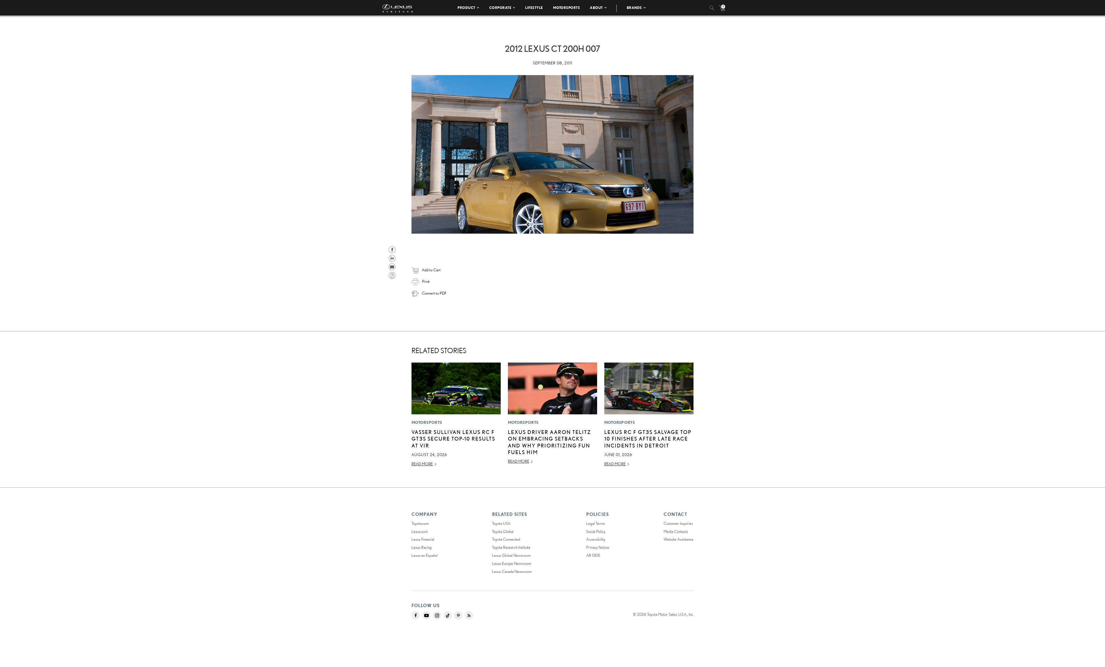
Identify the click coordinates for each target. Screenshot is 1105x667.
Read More (422, 464)
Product (466, 7)
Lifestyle (534, 7)
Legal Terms (595, 523)
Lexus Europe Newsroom (511, 563)
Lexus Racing (421, 547)
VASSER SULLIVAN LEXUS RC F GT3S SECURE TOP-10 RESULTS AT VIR (453, 438)
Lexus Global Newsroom (511, 555)
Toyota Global (503, 531)
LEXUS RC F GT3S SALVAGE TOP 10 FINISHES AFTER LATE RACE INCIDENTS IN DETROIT (647, 438)
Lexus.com (419, 531)
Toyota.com (420, 523)
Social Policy (595, 531)
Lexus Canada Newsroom (512, 571)
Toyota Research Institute (511, 547)
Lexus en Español (424, 555)
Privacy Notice (597, 547)
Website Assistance (679, 539)
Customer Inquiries (678, 523)
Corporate (500, 7)
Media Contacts (676, 531)
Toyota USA (501, 523)
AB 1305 (593, 555)
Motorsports (566, 7)
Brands (634, 7)
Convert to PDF (434, 293)
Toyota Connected (506, 539)
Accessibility (595, 539)
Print (426, 281)
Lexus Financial (422, 539)
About (596, 7)
